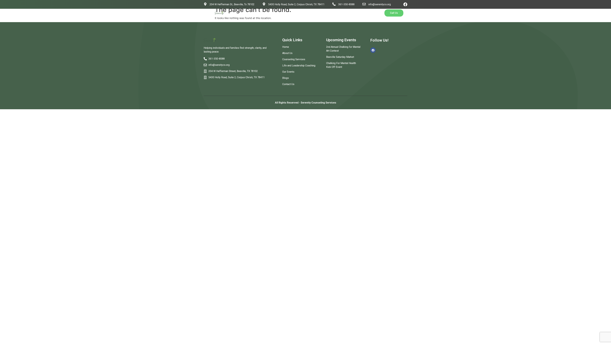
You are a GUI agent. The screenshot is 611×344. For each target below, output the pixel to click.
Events (306, 12)
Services (286, 12)
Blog (321, 12)
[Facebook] (405, 4)
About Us (263, 12)
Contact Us (337, 12)
